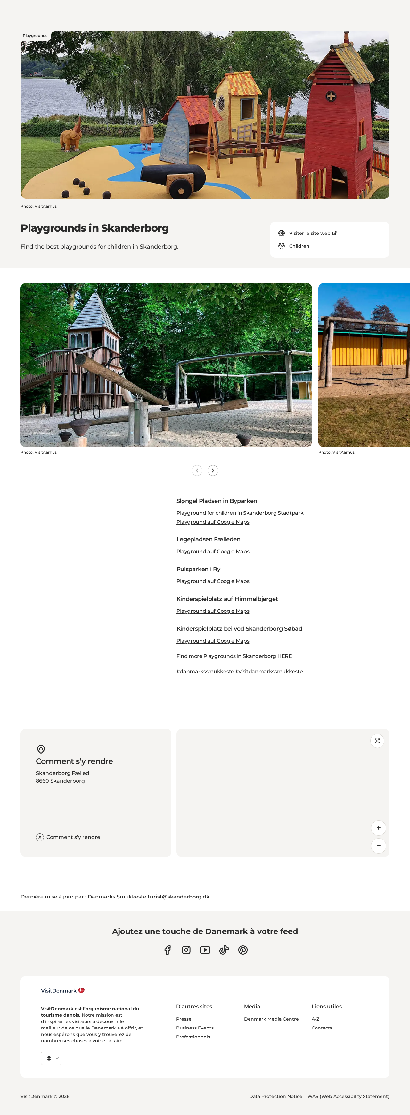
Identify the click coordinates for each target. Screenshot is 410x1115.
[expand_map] (377, 741)
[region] (283, 793)
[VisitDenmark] (63, 991)
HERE (284, 656)
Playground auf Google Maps (213, 522)
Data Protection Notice (275, 1096)
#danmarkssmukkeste (205, 671)
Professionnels (193, 1037)
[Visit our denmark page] (167, 949)
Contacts (322, 1028)
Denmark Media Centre (271, 1019)
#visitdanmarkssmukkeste (269, 671)
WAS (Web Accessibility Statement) (349, 1096)
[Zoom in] (378, 828)
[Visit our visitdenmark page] (205, 949)
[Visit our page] (186, 949)
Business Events (195, 1028)
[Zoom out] (378, 846)
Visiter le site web (310, 233)
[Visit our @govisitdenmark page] (224, 949)
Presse (184, 1019)
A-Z (315, 1019)
